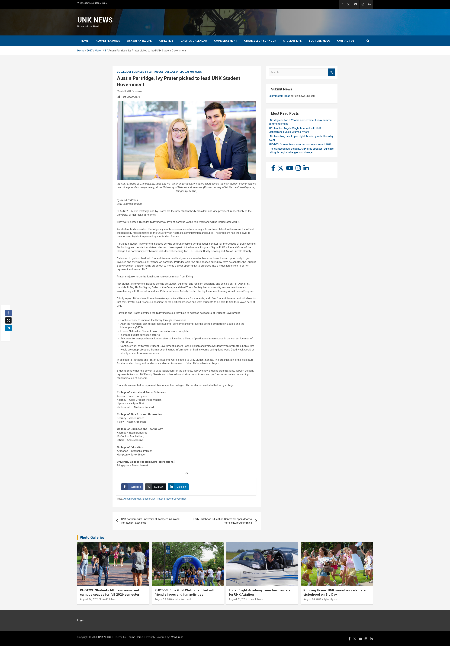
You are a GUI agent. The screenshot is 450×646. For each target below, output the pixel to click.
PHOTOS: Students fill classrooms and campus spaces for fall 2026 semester (109, 592)
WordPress (177, 637)
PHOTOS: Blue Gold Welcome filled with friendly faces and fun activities (185, 592)
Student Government (175, 498)
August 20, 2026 (238, 599)
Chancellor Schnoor (260, 40)
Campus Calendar (194, 40)
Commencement (225, 40)
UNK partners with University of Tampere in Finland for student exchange (150, 520)
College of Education (179, 71)
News (198, 71)
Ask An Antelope (139, 40)
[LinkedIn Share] (8, 328)
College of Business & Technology (140, 71)
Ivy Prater (157, 498)
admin (138, 91)
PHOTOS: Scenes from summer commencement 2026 (300, 144)
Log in (80, 620)
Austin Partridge (132, 498)
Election (147, 498)
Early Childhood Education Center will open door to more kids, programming (223, 520)
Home (85, 40)
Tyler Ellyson (256, 599)
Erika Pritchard (108, 599)
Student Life (292, 40)
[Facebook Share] (8, 313)
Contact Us (345, 40)
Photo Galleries (92, 537)
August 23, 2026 (164, 599)
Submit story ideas (279, 95)
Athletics (166, 40)
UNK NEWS (95, 20)
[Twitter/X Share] (8, 320)
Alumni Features (108, 40)
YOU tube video (319, 40)
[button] (7, 335)
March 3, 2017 (125, 91)
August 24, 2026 (89, 599)
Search (331, 72)
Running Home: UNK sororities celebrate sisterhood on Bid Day (334, 592)
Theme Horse (135, 637)
